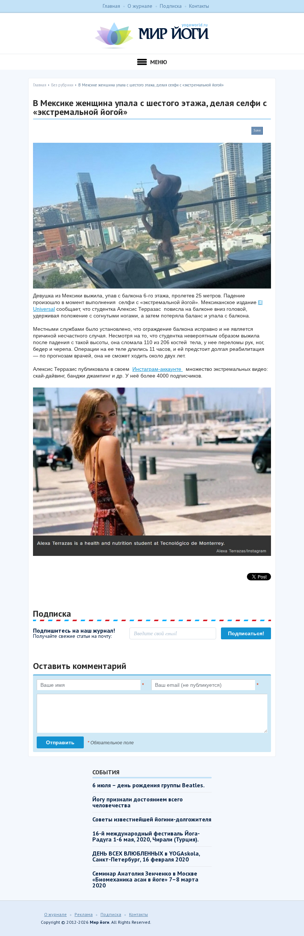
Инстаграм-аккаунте (157, 369)
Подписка (171, 6)
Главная (111, 6)
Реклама (84, 914)
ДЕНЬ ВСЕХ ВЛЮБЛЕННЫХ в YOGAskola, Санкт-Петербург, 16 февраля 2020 (146, 856)
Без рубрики (62, 85)
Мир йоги (152, 35)
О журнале (140, 6)
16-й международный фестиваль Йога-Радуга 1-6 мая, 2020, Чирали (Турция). (146, 836)
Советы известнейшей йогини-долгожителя (151, 819)
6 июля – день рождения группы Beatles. (148, 785)
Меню (158, 62)
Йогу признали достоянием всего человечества (137, 802)
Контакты (199, 6)
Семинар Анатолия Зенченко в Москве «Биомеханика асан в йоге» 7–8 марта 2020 (145, 879)
